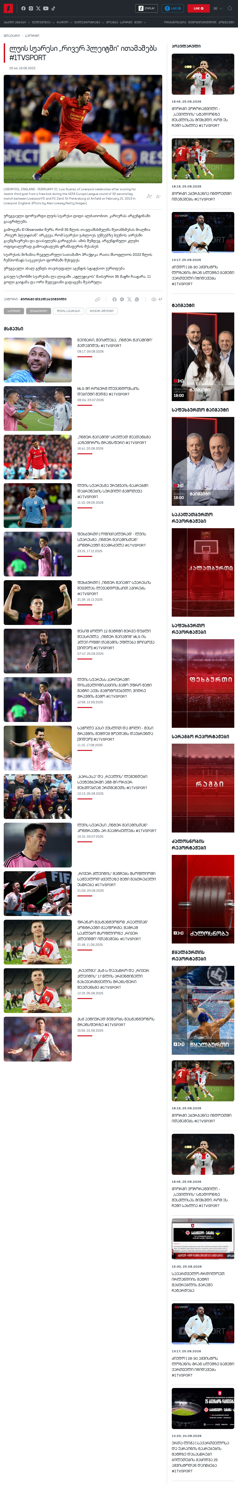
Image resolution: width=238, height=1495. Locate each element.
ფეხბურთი (38, 311)
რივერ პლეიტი (102, 311)
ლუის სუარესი (68, 311)
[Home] (8, 8)
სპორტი (32, 36)
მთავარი (12, 36)
